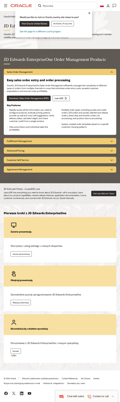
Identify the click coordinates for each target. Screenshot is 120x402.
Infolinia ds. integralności (53, 383)
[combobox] (66, 5)
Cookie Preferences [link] (70, 378)
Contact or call (101, 396)
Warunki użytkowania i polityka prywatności (40, 378)
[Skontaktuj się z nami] (114, 6)
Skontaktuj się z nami (76, 383)
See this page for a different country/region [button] (40, 31)
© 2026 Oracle (10, 378)
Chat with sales (75, 396)
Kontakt (16, 351)
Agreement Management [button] (19, 169)
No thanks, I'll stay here (62, 23)
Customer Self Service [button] (18, 160)
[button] (6, 6)
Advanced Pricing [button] (15, 150)
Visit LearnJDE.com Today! (103, 193)
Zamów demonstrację (21, 254)
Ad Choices (85, 378)
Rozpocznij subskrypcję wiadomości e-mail (22, 383)
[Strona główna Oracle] (21, 6)
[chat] (61, 396)
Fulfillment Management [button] (19, 141)
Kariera (96, 378)
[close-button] (112, 396)
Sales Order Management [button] (20, 72)
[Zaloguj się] (108, 6)
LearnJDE (59, 98)
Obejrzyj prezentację (21, 302)
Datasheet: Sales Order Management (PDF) (29, 98)
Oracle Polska (10, 16)
